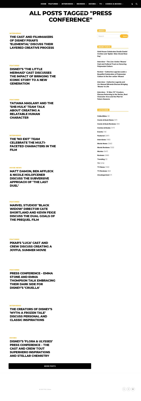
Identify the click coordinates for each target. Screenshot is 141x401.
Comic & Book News (105, 120)
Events (100, 132)
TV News (101, 167)
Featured (53, 4)
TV (100, 4)
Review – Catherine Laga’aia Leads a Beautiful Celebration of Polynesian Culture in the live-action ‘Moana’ (111, 74)
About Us (81, 13)
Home (43, 4)
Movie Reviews (103, 147)
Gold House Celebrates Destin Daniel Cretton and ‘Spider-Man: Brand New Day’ (112, 53)
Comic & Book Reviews (106, 124)
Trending (101, 159)
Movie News (102, 143)
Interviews (67, 4)
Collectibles (102, 116)
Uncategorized (103, 175)
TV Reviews (102, 171)
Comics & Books (113, 4)
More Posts (50, 366)
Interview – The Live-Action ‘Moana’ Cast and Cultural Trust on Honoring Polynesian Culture (111, 64)
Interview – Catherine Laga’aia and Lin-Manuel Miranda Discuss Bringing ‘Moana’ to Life (112, 84)
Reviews (81, 4)
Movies (92, 4)
